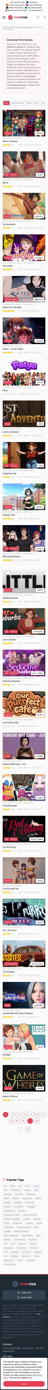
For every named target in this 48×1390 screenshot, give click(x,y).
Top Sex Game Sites (12, 1348)
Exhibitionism (9, 1211)
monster (7, 1240)
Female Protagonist (12, 1219)
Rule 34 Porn (28, 1348)
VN (6, 175)
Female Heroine (30, 1215)
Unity (7, 216)
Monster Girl (20, 1240)
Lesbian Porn (8, 1351)
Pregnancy (8, 1248)
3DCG (27, 1186)
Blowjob (7, 1202)
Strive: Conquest (10, 141)
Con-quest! (7, 266)
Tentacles (26, 1256)
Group (6, 1223)
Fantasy (22, 1211)
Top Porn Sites (19, 2)
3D (20, 1186)
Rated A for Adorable (12, 307)
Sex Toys (26, 1252)
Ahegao (27, 1190)
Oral (13, 1244)
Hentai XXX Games (16, 8)
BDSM (6, 1198)
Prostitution (21, 1248)
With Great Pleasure (11, 556)
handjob (29, 1223)
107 (37, 1121)
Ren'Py (14, 175)
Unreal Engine (11, 299)
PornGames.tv (37, 10)
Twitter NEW (26, 1297)
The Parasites (9, 972)
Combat (7, 1207)
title (43, 103)
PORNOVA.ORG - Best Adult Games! (17, 27)
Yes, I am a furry (10, 930)
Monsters (32, 1240)
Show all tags (9, 1264)
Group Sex (17, 1223)
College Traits (9, 515)
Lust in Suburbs (9, 639)
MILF (38, 1235)
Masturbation (27, 1235)
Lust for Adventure (11, 432)
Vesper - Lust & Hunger (13, 349)
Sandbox (15, 1252)
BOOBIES (7, 1055)
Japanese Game (24, 1227)
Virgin (20, 1260)
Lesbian (7, 1231)
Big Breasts (27, 1198)
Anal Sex (7, 1194)
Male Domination (21, 1231)
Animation (31, 1194)
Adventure (15, 1190)
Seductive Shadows (11, 681)
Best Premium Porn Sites (17, 10)
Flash (7, 258)
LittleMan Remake (10, 598)
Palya (5, 390)
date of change (18, 103)
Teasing (14, 1256)
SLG (5, 1256)
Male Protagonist (11, 1235)
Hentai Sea (33, 2)
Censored (29, 1202)
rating (29, 103)
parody (32, 1244)
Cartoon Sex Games (16, 5)
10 (23, 1121)
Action (36, 1186)
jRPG (36, 1227)
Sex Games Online (34, 8)
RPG (5, 1252)
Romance (34, 1248)
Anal (36, 1190)
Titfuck (37, 1256)
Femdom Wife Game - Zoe (14, 764)
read (36, 103)
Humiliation (8, 1227)
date (6, 103)
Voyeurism (30, 1260)
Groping (37, 1219)
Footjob (27, 1219)
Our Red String (9, 847)
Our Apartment (9, 224)
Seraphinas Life (9, 473)
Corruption (18, 1207)
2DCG (12, 1186)
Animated (19, 1194)
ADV (6, 1190)
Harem (39, 1223)
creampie (31, 1207)
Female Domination (12, 1215)
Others (8, 133)
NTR (5, 1244)
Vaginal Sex (9, 1260)
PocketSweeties (10, 805)
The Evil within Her (11, 889)
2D (5, 1186)
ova (20, 17)
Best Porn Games (35, 5)
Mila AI (5, 183)
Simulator (38, 1252)
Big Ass (16, 1198)
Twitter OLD (26, 1293)
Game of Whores (10, 1096)
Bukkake (17, 1202)
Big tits (38, 1198)
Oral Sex (22, 1244)
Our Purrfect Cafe (10, 722)
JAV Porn (40, 1348)
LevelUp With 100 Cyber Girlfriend (18, 1013)
